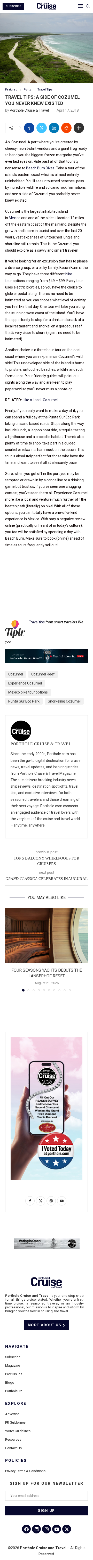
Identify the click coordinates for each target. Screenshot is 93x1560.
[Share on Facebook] (29, 128)
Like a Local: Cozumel (40, 400)
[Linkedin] (36, 1529)
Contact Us (13, 1448)
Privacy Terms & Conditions (25, 1471)
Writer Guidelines (17, 1431)
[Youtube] (56, 1529)
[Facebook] (26, 1529)
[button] (9, 949)
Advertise (12, 1414)
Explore (15, 1404)
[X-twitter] (66, 1529)
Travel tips (37, 622)
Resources (13, 1439)
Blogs (9, 1382)
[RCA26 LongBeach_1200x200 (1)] (47, 1240)
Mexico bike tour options (28, 692)
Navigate (17, 1347)
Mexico (14, 218)
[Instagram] (46, 1529)
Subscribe (12, 1357)
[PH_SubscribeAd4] (46, 653)
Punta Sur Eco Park (24, 701)
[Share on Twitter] (41, 128)
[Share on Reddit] (66, 128)
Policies (16, 1461)
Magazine (12, 1365)
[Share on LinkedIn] (54, 128)
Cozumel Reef (43, 674)
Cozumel (15, 674)
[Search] (87, 6)
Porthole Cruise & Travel (29, 110)
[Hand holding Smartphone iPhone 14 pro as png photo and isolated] (46, 1039)
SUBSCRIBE (13, 6)
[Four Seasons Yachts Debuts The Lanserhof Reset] (46, 935)
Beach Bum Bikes (40, 168)
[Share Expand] (79, 128)
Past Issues (13, 1374)
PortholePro (13, 1391)
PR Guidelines (15, 1422)
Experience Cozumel (25, 683)
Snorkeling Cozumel (64, 701)
